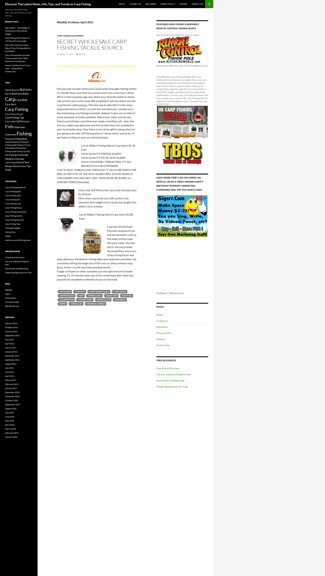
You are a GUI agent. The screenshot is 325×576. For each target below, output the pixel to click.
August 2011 (10, 364)
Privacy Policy (167, 4)
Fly (28, 151)
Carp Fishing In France (14, 114)
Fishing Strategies (12, 228)
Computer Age (67, 296)
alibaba (83, 105)
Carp (10, 99)
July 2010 (9, 412)
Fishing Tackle (11, 151)
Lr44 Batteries (85, 300)
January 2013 (11, 331)
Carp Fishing (16, 109)
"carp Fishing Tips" (13, 195)
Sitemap (183, 4)
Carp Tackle (120, 291)
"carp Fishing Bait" (13, 191)
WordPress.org (12, 306)
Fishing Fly (24, 142)
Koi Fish (15, 159)
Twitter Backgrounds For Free (172, 386)
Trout (8, 169)
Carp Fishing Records (14, 220)
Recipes (9, 166)
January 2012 (11, 351)
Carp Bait (80, 291)
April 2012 (10, 343)
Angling (8, 90)
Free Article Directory (168, 368)
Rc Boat (25, 162)
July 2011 (9, 368)
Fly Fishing (10, 154)
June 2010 (9, 416)
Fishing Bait (10, 139)
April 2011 (10, 376)
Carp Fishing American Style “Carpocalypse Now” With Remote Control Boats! (17, 58)
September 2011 (12, 360)
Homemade (22, 155)
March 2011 (10, 380)
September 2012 (12, 335)
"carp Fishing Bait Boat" (15, 187)
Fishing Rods (21, 148)
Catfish (19, 121)
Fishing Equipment (12, 142)
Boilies (26, 93)
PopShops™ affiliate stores (170, 293)
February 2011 (11, 384)
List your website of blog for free (173, 374)
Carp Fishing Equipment (70, 35)
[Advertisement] (96, 67)
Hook (8, 158)
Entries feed (10, 298)
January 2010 (11, 437)
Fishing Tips (22, 151)
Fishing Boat (21, 138)
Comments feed (12, 302)
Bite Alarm (65, 291)
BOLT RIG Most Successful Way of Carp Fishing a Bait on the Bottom (18, 48)
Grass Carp (111, 296)
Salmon (16, 166)
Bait (23, 89)
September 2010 (12, 404)
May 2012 (9, 339)
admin (81, 54)
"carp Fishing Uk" (12, 199)
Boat (14, 93)
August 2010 (10, 408)
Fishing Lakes (94, 296)
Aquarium (16, 90)
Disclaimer (150, 4)
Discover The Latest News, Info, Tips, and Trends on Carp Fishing (48, 4)
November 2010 (12, 396)
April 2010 (10, 425)
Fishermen (10, 134)
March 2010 (10, 429)
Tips (28, 166)
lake (22, 158)
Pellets (18, 162)
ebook (26, 121)
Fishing (24, 133)
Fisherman (19, 127)
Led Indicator (66, 300)
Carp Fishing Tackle (99, 291)
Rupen (63, 304)
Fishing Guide (10, 145)
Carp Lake (10, 121)
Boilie (20, 94)
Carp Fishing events (13, 216)
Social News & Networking (170, 380)
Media (8, 236)
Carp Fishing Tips (14, 117)
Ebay (81, 296)
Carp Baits (10, 104)
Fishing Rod (10, 148)
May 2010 (9, 420)
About (122, 4)
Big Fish (8, 94)
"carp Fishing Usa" (13, 203)
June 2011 (9, 372)
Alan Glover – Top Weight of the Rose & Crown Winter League (17, 31)
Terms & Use (197, 4)
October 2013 (11, 327)
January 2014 (11, 323)
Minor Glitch (103, 300)
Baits (29, 89)
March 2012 (10, 347)
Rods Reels (120, 300)
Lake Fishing (10, 162)
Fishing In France (23, 145)
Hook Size (127, 296)
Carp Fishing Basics (13, 207)
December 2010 (12, 392)
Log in (7, 294)
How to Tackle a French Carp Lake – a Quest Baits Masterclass (17, 68)
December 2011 (12, 356)
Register (8, 290)
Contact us (135, 4)
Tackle (23, 166)
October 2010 (11, 400)
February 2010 (11, 433)
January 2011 (11, 388)
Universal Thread (96, 304)
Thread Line (76, 304)
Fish (9, 126)
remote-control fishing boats (17, 240)
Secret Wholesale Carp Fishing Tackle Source (92, 44)
